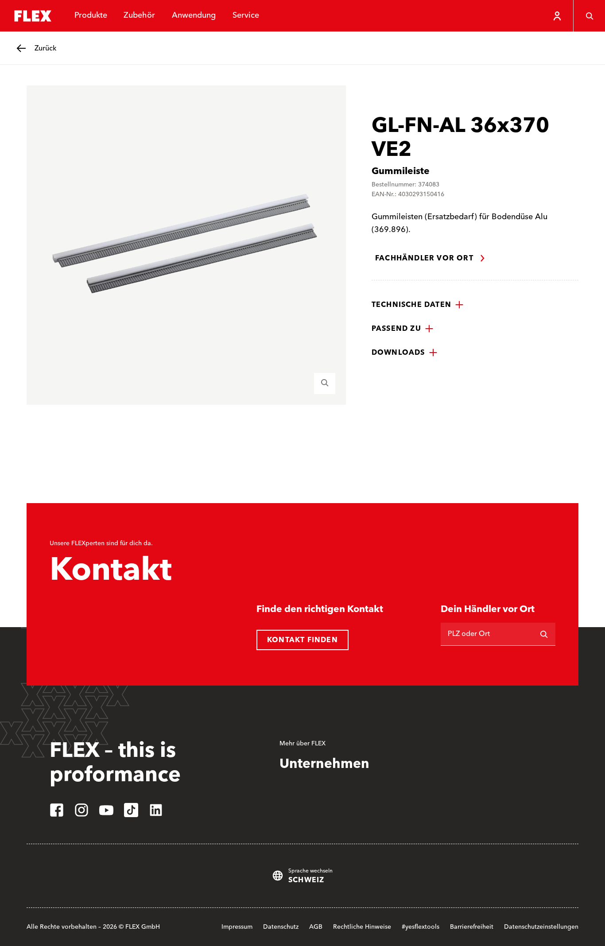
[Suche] (589, 16)
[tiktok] (131, 810)
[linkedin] (155, 810)
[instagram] (81, 810)
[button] (418, 305)
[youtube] (106, 810)
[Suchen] (543, 634)
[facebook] (56, 810)
